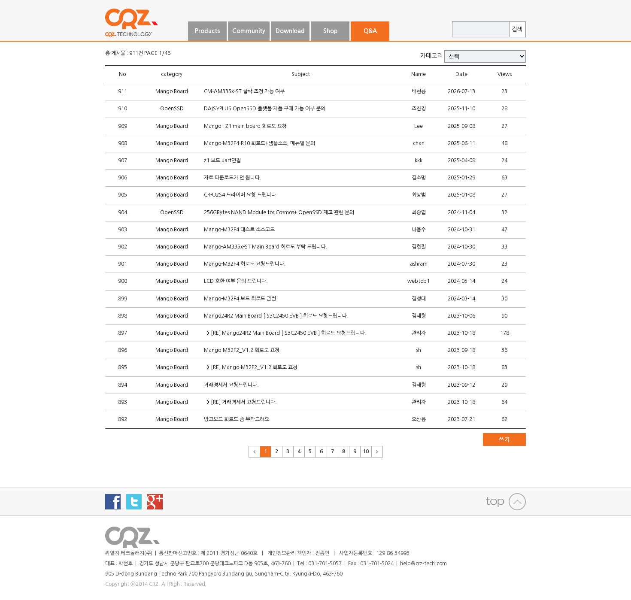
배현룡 (419, 91)
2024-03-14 (461, 298)
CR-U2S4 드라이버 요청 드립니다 (240, 194)
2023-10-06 (461, 315)
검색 (517, 29)
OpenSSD (172, 108)
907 (122, 160)
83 (504, 367)
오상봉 (419, 419)
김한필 (419, 246)
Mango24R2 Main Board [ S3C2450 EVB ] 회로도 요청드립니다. (276, 315)
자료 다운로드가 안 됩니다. (232, 177)
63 (504, 177)
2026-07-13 (461, 91)
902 (122, 246)
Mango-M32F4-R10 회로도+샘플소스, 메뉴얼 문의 (259, 143)
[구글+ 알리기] (155, 501)
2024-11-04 (461, 212)
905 (122, 194)
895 (122, 367)
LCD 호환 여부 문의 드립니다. (236, 281)
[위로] (506, 501)
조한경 (419, 108)
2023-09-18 (461, 350)
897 (122, 333)
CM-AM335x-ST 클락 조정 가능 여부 (244, 91)
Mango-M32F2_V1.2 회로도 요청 (241, 350)
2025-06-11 (461, 143)
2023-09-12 (461, 385)
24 (504, 160)
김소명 (419, 177)
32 (504, 212)
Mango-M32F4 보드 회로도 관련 (240, 298)
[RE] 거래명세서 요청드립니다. (241, 402)
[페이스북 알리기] (113, 501)
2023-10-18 (461, 333)
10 (366, 451)
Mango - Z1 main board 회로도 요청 (245, 126)
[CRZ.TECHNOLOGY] (146, 37)
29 (504, 385)
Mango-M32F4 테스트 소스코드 (239, 229)
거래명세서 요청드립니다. (231, 385)
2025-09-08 (461, 126)
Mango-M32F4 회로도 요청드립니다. (245, 264)
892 (122, 419)
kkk (418, 160)
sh (418, 350)
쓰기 (504, 439)
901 (122, 264)
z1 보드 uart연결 (222, 160)
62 (504, 419)
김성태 (419, 298)
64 (504, 402)
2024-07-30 (461, 264)
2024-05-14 (461, 281)
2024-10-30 (461, 246)
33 (504, 246)
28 (504, 108)
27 (504, 126)
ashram (419, 264)
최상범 (419, 194)
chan (419, 143)
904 (122, 212)
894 (122, 385)
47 (504, 229)
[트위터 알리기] (134, 501)
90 (504, 315)
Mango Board (171, 91)
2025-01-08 (461, 194)
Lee (418, 126)
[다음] (377, 451)
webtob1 (418, 281)
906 (122, 177)
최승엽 (419, 212)
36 (504, 350)
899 (122, 298)
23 (504, 91)
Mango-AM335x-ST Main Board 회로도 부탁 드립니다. (266, 246)
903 (122, 229)
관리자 (419, 333)
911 (122, 91)
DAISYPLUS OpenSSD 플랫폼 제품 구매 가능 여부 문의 (264, 108)
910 (122, 108)
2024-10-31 (461, 229)
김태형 (419, 315)
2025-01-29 (461, 177)
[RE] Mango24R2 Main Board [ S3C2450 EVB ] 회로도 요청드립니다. (286, 333)
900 (122, 281)
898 (122, 315)
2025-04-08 (461, 160)
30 (504, 298)
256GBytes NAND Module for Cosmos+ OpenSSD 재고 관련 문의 (279, 212)
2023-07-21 (461, 419)
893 (122, 402)
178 (504, 333)
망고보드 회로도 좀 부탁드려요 (236, 419)
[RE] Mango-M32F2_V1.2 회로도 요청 (251, 367)
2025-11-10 (461, 108)
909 (122, 126)
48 (504, 143)
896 (122, 350)
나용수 (419, 229)
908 (122, 143)
